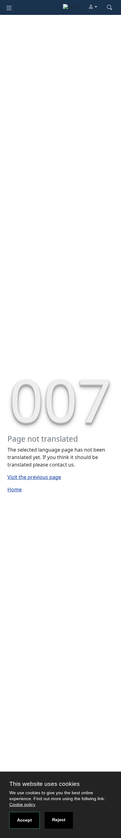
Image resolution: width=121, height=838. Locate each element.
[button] (92, 7)
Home (14, 489)
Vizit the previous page (34, 477)
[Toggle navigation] (9, 7)
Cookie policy (22, 804)
